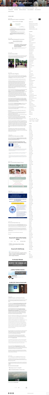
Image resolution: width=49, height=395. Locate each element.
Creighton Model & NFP (32, 46)
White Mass (30, 114)
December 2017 (31, 234)
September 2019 (31, 219)
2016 (30, 118)
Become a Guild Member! (31, 9)
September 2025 (31, 138)
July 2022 (30, 173)
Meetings (30, 76)
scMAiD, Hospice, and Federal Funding (16, 297)
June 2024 (30, 156)
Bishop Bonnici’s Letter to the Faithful (16, 19)
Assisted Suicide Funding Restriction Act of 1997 (20, 303)
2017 (32, 118)
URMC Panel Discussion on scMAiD (15, 192)
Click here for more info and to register (13, 365)
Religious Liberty (31, 96)
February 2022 (30, 180)
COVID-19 (30, 45)
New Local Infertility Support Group (15, 162)
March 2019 (30, 227)
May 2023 (30, 168)
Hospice (30, 64)
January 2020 (30, 214)
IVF (29, 68)
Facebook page (16, 382)
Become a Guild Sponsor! (38, 9)
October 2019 (30, 218)
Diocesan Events (31, 49)
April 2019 (30, 226)
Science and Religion (31, 100)
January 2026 (30, 133)
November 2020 (31, 200)
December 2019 (31, 215)
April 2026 (30, 129)
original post (24, 76)
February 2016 (30, 249)
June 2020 (30, 207)
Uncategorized (30, 107)
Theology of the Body (31, 104)
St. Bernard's (30, 103)
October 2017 (30, 235)
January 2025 (30, 149)
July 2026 (30, 125)
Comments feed (31, 256)
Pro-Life (30, 92)
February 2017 (30, 242)
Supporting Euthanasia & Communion (16, 39)
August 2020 (30, 204)
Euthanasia (30, 53)
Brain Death (30, 37)
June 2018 (30, 230)
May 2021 (30, 192)
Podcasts (30, 88)
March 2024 (30, 160)
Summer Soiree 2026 (12, 53)
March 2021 (30, 195)
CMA (29, 41)
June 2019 (30, 223)
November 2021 (31, 184)
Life (29, 72)
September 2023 (31, 164)
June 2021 (30, 191)
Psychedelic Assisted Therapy (32, 95)
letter (22, 21)
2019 (36, 118)
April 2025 (30, 145)
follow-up (10, 77)
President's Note (31, 91)
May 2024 (30, 157)
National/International (31, 80)
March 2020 (30, 211)
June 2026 (30, 126)
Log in (29, 253)
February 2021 (30, 196)
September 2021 (31, 187)
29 (19, 387)
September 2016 (31, 246)
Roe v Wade (30, 99)
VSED (29, 111)
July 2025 (30, 141)
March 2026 (30, 130)
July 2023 (30, 165)
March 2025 (30, 146)
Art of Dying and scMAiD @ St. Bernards (16, 356)
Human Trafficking (31, 65)
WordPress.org (30, 257)
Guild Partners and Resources (22, 9)
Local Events (30, 73)
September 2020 (31, 203)
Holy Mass (37, 119)
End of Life (30, 52)
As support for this (14, 337)
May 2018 (30, 231)
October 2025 (30, 137)
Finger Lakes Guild (31, 57)
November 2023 (31, 161)
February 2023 (30, 172)
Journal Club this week (20, 224)
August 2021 (30, 188)
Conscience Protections (32, 42)
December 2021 (31, 183)
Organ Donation (31, 83)
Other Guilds (30, 84)
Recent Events (16, 9)
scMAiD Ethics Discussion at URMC (15, 136)
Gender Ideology (31, 60)
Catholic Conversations (11, 11)
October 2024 (30, 152)
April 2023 (30, 169)
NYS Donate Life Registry (18, 103)
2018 (34, 118)
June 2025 (30, 142)
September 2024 (31, 153)
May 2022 (30, 176)
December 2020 (31, 199)
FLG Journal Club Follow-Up (14, 222)
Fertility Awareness (31, 56)
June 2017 (30, 238)
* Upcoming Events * (10, 9)
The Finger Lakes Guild (22, 3)
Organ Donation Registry (13, 73)
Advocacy (30, 34)
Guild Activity (30, 61)
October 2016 (30, 245)
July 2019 (30, 222)
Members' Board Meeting (32, 77)
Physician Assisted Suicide (32, 87)
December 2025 (31, 134)
